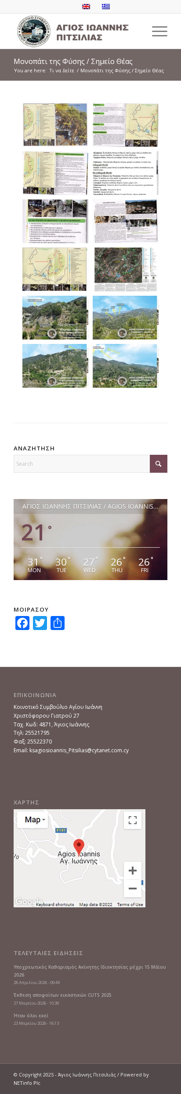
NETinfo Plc (27, 1083)
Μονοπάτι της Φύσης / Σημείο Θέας (73, 61)
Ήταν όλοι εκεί (31, 1016)
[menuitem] (155, 31)
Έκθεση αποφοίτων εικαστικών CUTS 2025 (63, 995)
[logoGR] (75, 31)
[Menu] (155, 31)
